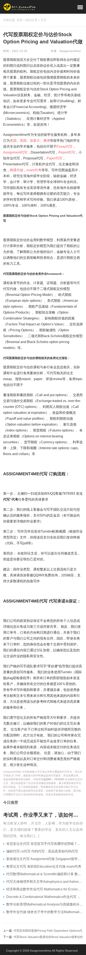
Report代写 (66, 152)
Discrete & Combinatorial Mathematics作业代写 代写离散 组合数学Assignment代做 (44, 897)
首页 (19, 20)
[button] (80, 7)
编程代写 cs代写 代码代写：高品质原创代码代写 (42, 851)
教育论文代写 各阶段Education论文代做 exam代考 (43, 866)
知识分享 (31, 20)
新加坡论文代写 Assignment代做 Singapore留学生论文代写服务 (44, 859)
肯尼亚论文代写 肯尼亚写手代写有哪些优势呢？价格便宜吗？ (44, 843)
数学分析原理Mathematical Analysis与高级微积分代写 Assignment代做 (44, 904)
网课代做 (16, 170)
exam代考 (34, 170)
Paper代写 (54, 158)
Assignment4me (40, 950)
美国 (13, 140)
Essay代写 (64, 146)
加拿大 (35, 140)
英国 (23, 140)
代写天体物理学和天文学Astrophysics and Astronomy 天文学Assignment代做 (44, 881)
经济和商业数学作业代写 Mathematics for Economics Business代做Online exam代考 (44, 889)
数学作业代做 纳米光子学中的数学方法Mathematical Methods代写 (44, 912)
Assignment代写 (15, 152)
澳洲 (46, 140)
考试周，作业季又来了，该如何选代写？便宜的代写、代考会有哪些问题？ (43, 815)
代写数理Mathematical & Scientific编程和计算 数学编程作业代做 (44, 874)
